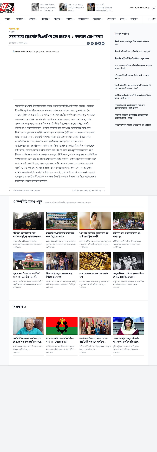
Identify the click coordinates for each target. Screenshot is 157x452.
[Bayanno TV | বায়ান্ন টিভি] (7, 8)
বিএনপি (11, 32)
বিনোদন (71, 19)
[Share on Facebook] (96, 43)
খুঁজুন (154, 19)
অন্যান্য (135, 19)
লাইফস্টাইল (99, 19)
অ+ (92, 43)
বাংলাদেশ (21, 19)
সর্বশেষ (7, 19)
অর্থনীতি (59, 19)
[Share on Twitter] (99, 43)
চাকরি (124, 19)
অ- (88, 43)
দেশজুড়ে (34, 19)
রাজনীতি (46, 19)
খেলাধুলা (112, 19)
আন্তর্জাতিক (84, 19)
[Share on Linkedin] (103, 43)
